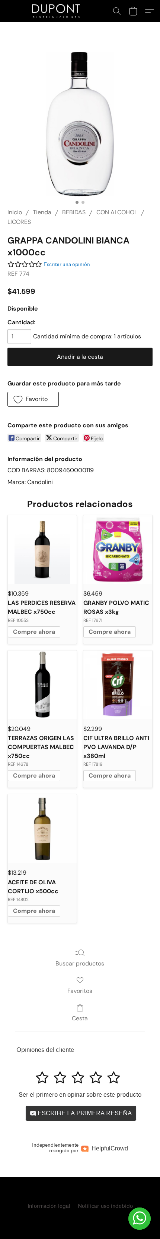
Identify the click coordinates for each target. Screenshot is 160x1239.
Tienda (42, 212)
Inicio (14, 212)
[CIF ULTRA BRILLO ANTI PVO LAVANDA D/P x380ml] (117, 684)
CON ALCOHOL (116, 212)
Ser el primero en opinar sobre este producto (80, 1094)
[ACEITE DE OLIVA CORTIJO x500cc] (42, 828)
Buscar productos (79, 963)
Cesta (80, 1018)
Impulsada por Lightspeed (80, 1219)
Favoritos (79, 991)
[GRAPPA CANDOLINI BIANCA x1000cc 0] (80, 124)
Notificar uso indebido (105, 1206)
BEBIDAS (74, 212)
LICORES (19, 222)
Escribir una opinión (67, 264)
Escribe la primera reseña (84, 1113)
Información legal (49, 1206)
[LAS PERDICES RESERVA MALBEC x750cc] (42, 549)
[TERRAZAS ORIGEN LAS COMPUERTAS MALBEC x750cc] (42, 684)
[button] (57, 11)
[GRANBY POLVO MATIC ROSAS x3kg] (117, 549)
